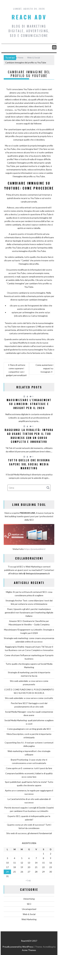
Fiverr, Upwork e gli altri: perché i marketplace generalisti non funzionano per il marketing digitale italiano (29, 612)
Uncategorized (29, 909)
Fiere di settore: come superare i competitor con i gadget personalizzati (16, 370)
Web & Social (29, 914)
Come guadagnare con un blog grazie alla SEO (29, 729)
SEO (29, 904)
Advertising (29, 898)
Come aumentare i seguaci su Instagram (44, 368)
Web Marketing (29, 919)
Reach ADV (29, 17)
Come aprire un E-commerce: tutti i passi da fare (29, 768)
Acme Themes (29, 950)
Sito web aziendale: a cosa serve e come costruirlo (29, 698)
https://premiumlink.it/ (35, 549)
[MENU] (54, 47)
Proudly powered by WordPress (17, 946)
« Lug (28, 880)
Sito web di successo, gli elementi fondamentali (29, 833)
